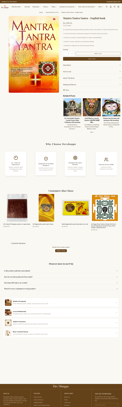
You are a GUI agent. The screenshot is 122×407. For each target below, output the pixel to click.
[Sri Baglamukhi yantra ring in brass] (46, 208)
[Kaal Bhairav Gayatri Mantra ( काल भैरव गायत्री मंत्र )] (72, 107)
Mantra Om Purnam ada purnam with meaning (91, 119)
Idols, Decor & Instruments (86, 7)
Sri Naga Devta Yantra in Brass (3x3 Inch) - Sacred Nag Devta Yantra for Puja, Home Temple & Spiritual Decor (103, 225)
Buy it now (91, 59)
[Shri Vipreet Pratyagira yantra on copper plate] (17, 208)
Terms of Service (38, 400)
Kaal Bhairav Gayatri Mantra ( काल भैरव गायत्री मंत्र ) (72, 120)
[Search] (106, 7)
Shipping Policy (38, 402)
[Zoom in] (57, 19)
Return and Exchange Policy (42, 405)
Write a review (61, 251)
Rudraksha (36, 7)
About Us (67, 397)
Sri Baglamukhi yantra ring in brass (43, 224)
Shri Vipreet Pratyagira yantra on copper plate (16, 224)
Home (41, 12)
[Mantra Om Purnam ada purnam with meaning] (92, 107)
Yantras (45, 7)
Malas (53, 7)
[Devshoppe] (5, 6)
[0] (118, 7)
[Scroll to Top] (119, 398)
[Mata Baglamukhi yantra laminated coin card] (75, 208)
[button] (91, 132)
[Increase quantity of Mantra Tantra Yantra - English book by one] (72, 53)
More (100, 7)
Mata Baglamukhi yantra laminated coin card (75, 224)
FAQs (65, 400)
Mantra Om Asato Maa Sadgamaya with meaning (111, 120)
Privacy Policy (38, 397)
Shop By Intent (16, 7)
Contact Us (67, 402)
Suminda (27, 7)
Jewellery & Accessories (66, 7)
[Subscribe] (117, 405)
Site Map (66, 405)
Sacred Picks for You (52, 12)
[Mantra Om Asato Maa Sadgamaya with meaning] (111, 107)
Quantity (65, 49)
